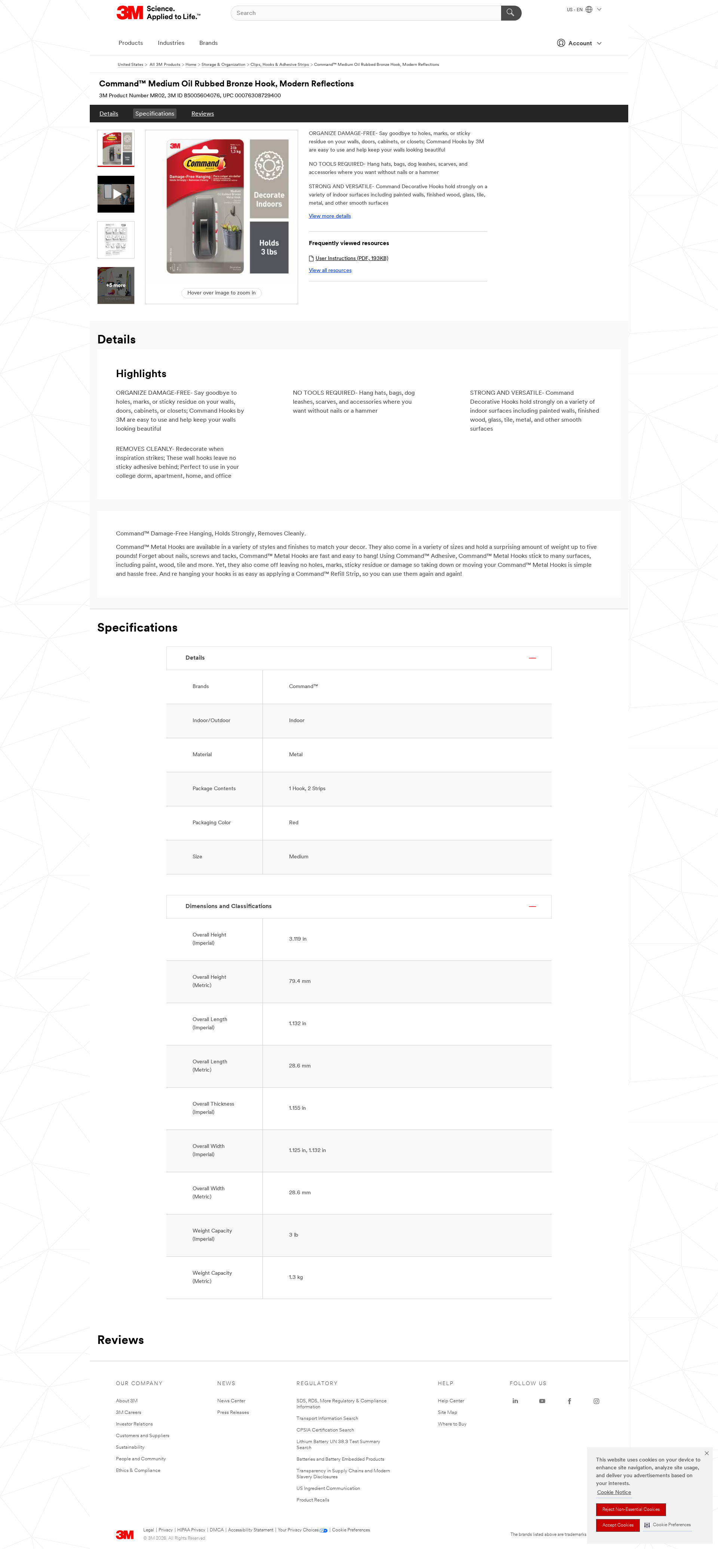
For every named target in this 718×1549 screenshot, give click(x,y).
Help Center (451, 1401)
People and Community (141, 1459)
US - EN (575, 10)
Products (131, 43)
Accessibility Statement (250, 1530)
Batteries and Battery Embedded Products (340, 1459)
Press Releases (233, 1412)
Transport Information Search (327, 1418)
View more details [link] (330, 216)
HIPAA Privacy (191, 1530)
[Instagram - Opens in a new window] (596, 1401)
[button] (667, 1525)
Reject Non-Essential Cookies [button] (631, 1509)
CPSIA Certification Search (325, 1430)
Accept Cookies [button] (617, 1525)
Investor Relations (134, 1424)
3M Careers (128, 1412)
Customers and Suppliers (142, 1435)
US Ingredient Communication (328, 1488)
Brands (208, 43)
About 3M (127, 1401)
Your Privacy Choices (298, 1530)
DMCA (217, 1530)
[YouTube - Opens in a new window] (542, 1401)
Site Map (447, 1412)
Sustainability (130, 1447)
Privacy (166, 1530)
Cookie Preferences (351, 1530)
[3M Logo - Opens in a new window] (159, 13)
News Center (231, 1401)
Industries (171, 43)
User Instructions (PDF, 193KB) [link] (352, 259)
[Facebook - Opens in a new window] (569, 1401)
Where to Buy (452, 1424)
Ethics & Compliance (138, 1470)
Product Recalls (313, 1500)
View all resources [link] (330, 271)
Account (580, 44)
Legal (148, 1530)
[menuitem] (108, 114)
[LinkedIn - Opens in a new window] (515, 1401)
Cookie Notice (614, 1492)
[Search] (511, 13)
